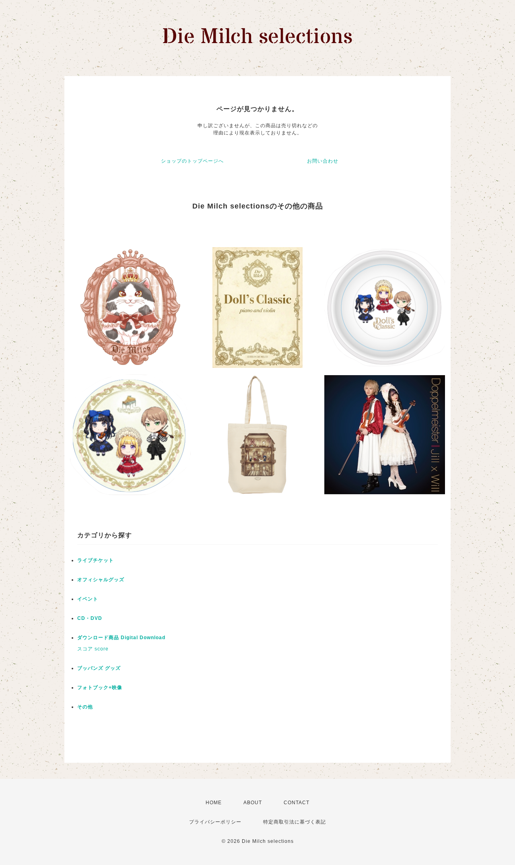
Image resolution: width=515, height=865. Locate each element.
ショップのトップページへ (192, 161)
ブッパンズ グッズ (99, 668)
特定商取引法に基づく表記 (294, 822)
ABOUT (252, 802)
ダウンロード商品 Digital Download (121, 637)
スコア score (93, 649)
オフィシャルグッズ (100, 579)
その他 (85, 707)
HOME (214, 802)
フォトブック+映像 (99, 687)
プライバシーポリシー (215, 822)
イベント (87, 599)
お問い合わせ (322, 161)
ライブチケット (95, 560)
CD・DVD (89, 618)
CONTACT (296, 802)
